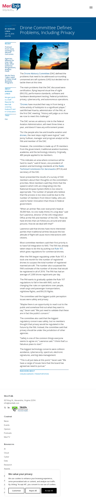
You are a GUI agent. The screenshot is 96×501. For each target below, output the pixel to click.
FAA (6, 119)
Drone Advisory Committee (36, 73)
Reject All (33, 490)
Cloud (6, 453)
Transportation (42, 374)
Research (8, 465)
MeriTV (7, 437)
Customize (16, 490)
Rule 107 (59, 248)
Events (7, 425)
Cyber (6, 457)
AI (5, 449)
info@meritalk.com (11, 403)
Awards (7, 469)
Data (6, 461)
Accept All (49, 490)
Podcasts (8, 433)
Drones (24, 104)
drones (23, 135)
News (6, 421)
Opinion (7, 429)
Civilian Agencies (27, 374)
